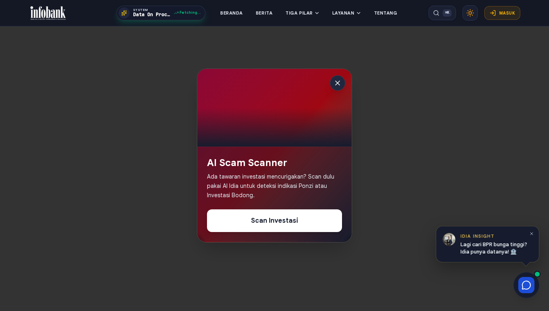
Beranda (231, 13)
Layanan (343, 13)
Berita (264, 13)
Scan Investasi (274, 221)
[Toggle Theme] (470, 13)
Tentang (385, 13)
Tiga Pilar (299, 13)
